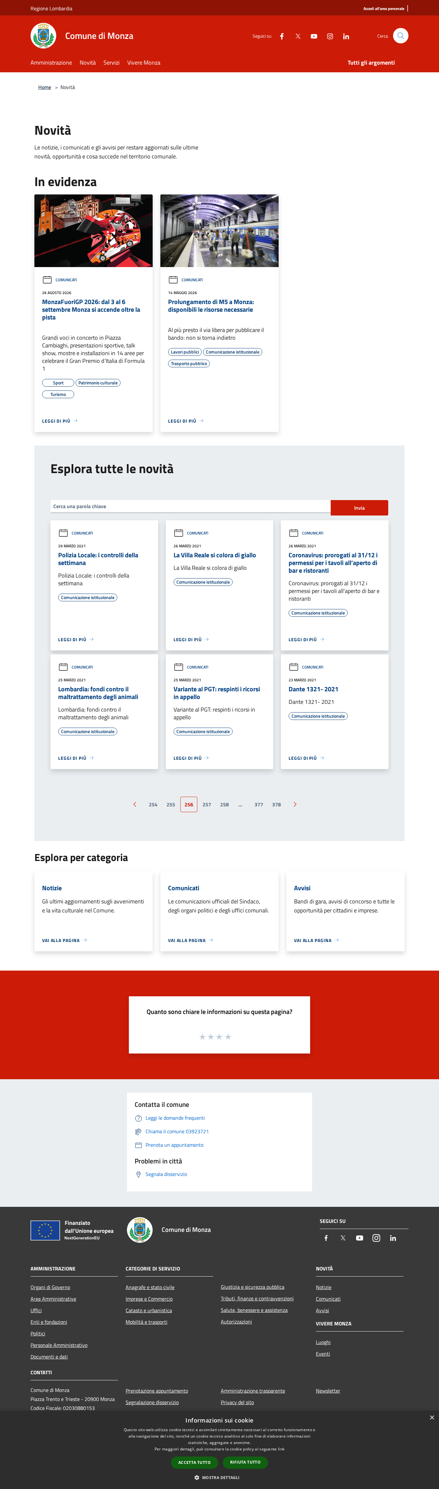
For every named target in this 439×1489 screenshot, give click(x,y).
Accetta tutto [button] (194, 1462)
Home (44, 87)
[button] (219, 1477)
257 (206, 804)
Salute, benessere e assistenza (254, 1310)
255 (170, 804)
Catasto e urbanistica (149, 1310)
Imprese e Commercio (149, 1299)
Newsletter (328, 1391)
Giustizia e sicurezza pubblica (252, 1287)
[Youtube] (311, 35)
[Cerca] (400, 35)
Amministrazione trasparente (253, 1391)
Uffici (36, 1310)
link (281, 1449)
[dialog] (219, 1450)
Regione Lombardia (51, 8)
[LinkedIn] (343, 35)
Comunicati (66, 280)
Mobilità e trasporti (146, 1322)
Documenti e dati (49, 1356)
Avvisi (322, 1310)
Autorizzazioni (236, 1321)
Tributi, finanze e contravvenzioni (257, 1298)
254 (153, 804)
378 (276, 804)
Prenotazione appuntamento (157, 1391)
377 (259, 804)
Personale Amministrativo (59, 1345)
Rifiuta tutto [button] (245, 1462)
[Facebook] (279, 35)
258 (224, 804)
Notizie (323, 1287)
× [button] (431, 1417)
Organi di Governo (50, 1287)
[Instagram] (327, 35)
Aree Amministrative (53, 1299)
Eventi (323, 1354)
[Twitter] (295, 35)
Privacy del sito (237, 1402)
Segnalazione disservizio (152, 1402)
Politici (38, 1333)
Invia (359, 508)
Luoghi (323, 1342)
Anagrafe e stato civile (150, 1287)
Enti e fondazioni (49, 1322)
